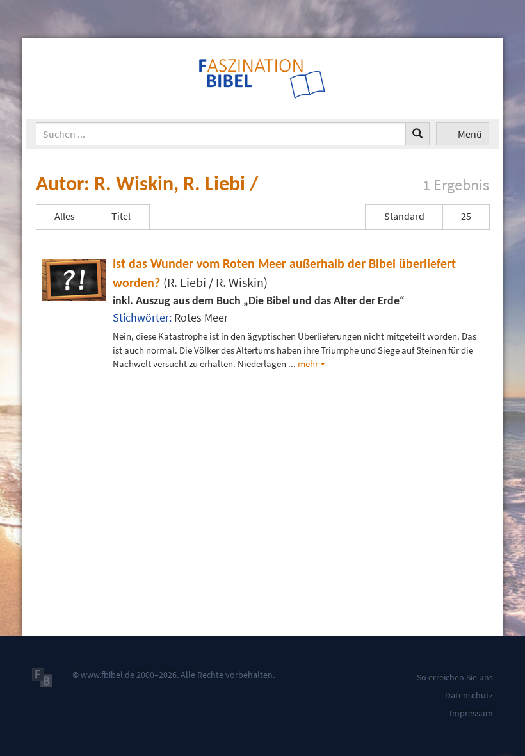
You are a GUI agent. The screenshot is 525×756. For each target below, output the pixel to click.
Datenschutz (469, 695)
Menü (470, 133)
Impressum (471, 713)
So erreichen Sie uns (455, 677)
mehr (308, 363)
